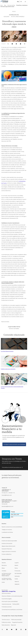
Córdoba (4, 570)
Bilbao (3, 568)
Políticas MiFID (15, 604)
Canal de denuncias (6, 604)
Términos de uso (6, 619)
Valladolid (17, 584)
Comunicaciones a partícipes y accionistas (12, 609)
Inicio (1, 5)
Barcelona (4, 565)
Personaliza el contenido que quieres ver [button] (11, 467)
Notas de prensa (6, 625)
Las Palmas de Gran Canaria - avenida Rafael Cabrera (6, 574)
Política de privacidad (16, 619)
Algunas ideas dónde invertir (8, 546)
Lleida (3, 582)
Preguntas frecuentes (17, 622)
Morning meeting (11, 5)
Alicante (4, 562)
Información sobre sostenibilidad (10, 601)
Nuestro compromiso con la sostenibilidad (12, 527)
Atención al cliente (6, 593)
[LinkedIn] (16, 629)
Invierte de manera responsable (9, 540)
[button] (8, 44)
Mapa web (13, 625)
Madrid (16, 565)
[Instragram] (21, 629)
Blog (5, 5)
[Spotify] (26, 629)
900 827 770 (12, 492)
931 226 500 (4, 504)
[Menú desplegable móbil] (25, 1)
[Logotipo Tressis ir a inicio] (4, 1)
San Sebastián (18, 573)
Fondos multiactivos (6, 554)
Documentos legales (7, 598)
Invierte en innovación (7, 543)
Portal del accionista (6, 606)
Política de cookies (6, 622)
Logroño (17, 562)
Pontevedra (17, 570)
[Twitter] (2, 629)
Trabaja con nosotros (7, 529)
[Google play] (12, 591)
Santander (17, 576)
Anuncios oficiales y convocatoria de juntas (12, 596)
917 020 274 (4, 492)
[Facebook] (7, 629)
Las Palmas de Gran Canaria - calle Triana (7, 579)
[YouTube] (11, 629)
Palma (16, 568)
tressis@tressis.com (7, 495)
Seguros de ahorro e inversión (9, 551)
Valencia (17, 581)
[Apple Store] (5, 591)
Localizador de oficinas (7, 532)
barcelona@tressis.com (7, 506)
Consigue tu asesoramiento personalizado (14, 444)
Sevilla (16, 579)
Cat (21, 1)
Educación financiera (7, 548)
